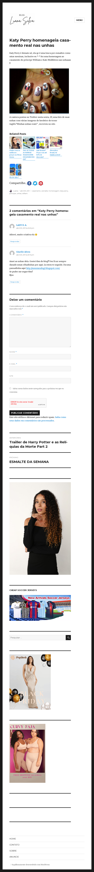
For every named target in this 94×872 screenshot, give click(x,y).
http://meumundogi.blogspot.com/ (43, 268)
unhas (19, 193)
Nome (13, 352)
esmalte (44, 191)
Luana (15, 191)
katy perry (64, 191)
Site (11, 376)
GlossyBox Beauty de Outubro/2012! (55, 152)
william (25, 193)
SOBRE (13, 851)
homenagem (54, 191)
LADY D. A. (21, 225)
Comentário (16, 315)
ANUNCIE (14, 857)
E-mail (13, 364)
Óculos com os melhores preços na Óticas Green (15, 153)
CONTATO (14, 845)
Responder (14, 241)
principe (12, 193)
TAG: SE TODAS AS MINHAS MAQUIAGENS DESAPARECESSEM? (29, 154)
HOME (12, 839)
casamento (36, 191)
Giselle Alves (23, 252)
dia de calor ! (14, 177)
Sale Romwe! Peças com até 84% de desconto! (41, 153)
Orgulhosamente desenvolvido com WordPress (31, 865)
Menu (79, 20)
